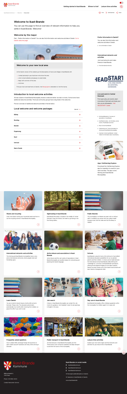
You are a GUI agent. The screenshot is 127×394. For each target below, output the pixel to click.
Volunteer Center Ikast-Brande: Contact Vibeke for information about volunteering (108, 134)
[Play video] (48, 50)
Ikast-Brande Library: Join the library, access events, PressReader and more (109, 122)
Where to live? (93, 6)
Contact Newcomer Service (11, 382)
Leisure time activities (109, 6)
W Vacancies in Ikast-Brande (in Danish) (76, 377)
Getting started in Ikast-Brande (74, 6)
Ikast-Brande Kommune (74, 368)
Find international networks (105, 65)
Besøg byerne (46, 86)
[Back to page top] (124, 352)
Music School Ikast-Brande (105, 125)
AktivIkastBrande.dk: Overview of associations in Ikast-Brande (107, 117)
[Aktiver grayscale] (121, 3)
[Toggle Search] (121, 7)
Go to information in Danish (105, 45)
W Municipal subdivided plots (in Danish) (77, 374)
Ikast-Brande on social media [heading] (76, 362)
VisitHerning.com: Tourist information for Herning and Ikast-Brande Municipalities (108, 129)
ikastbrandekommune (74, 365)
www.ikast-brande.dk (71, 380)
